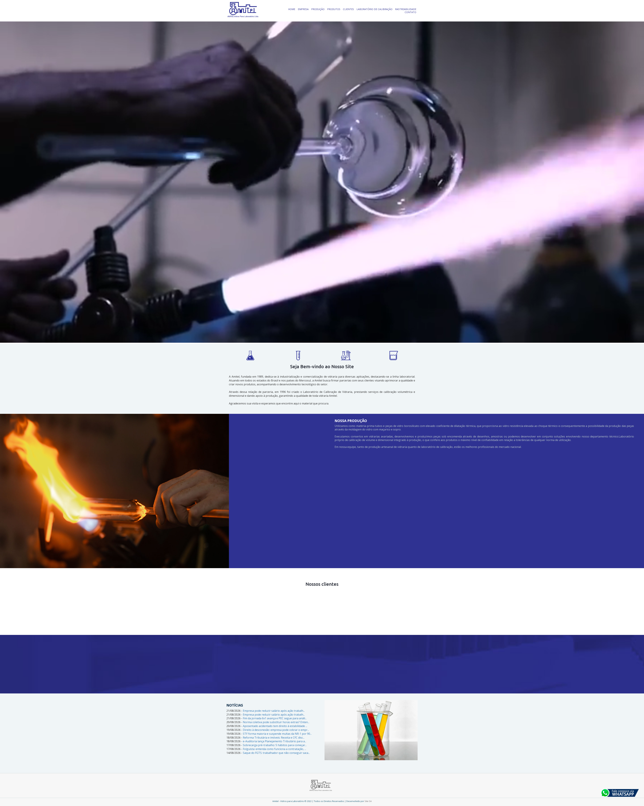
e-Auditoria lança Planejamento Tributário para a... (274, 741)
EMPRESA (303, 9)
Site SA (368, 801)
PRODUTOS (333, 9)
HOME (291, 9)
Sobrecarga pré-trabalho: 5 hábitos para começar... (275, 745)
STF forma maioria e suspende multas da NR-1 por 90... (277, 734)
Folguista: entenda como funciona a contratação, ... (274, 749)
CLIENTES (348, 9)
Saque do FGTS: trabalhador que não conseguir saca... (276, 753)
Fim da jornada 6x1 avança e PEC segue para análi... (275, 718)
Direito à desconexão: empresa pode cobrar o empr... (276, 730)
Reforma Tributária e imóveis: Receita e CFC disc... (273, 737)
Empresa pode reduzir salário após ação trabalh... (274, 711)
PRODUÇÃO (318, 9)
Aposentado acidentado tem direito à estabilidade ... (275, 726)
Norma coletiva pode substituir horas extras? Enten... (276, 722)
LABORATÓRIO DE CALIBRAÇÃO (374, 9)
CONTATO (410, 12)
